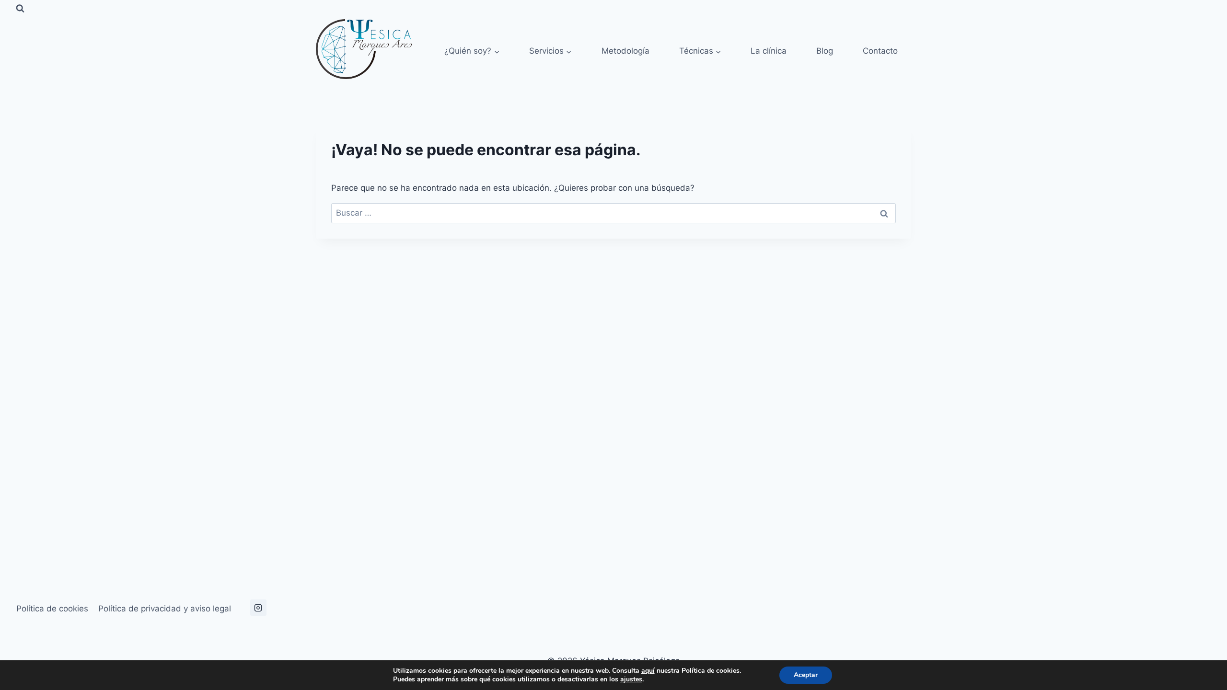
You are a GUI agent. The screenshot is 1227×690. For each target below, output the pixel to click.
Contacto (880, 51)
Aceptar (806, 674)
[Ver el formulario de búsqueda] (20, 8)
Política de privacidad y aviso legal (164, 608)
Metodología (625, 51)
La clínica (769, 51)
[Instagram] (258, 607)
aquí (648, 670)
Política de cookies (52, 608)
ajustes (631, 679)
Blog (824, 51)
